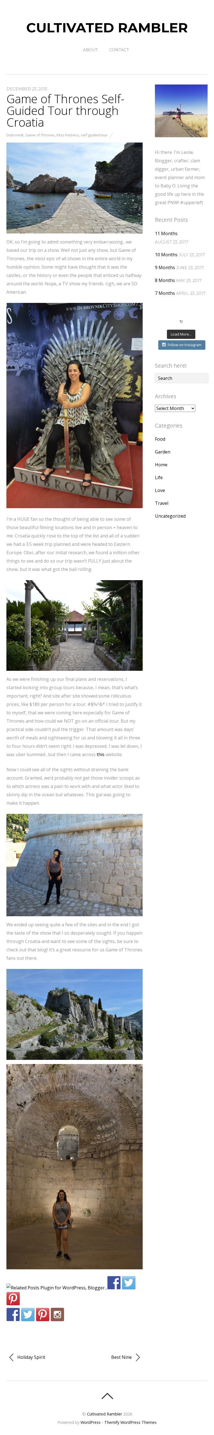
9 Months (165, 267)
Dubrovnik (15, 135)
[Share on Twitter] (128, 1282)
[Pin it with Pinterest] (13, 1298)
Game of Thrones (40, 135)
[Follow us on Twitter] (28, 1314)
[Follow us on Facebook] (13, 1314)
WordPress (91, 1422)
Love (160, 490)
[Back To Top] (107, 1396)
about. (90, 49)
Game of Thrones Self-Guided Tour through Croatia (65, 110)
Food (160, 439)
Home (161, 465)
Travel (161, 503)
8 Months (165, 280)
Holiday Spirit (30, 1357)
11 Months (166, 233)
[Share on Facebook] (114, 1282)
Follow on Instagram (184, 344)
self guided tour (94, 135)
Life (159, 477)
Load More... (181, 334)
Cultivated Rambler (104, 1414)
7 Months (165, 293)
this (100, 754)
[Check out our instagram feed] (57, 1314)
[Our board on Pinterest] (42, 1314)
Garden (162, 452)
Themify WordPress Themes (130, 1422)
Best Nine (122, 1357)
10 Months (166, 255)
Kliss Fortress (68, 135)
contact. (119, 49)
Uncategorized (170, 516)
